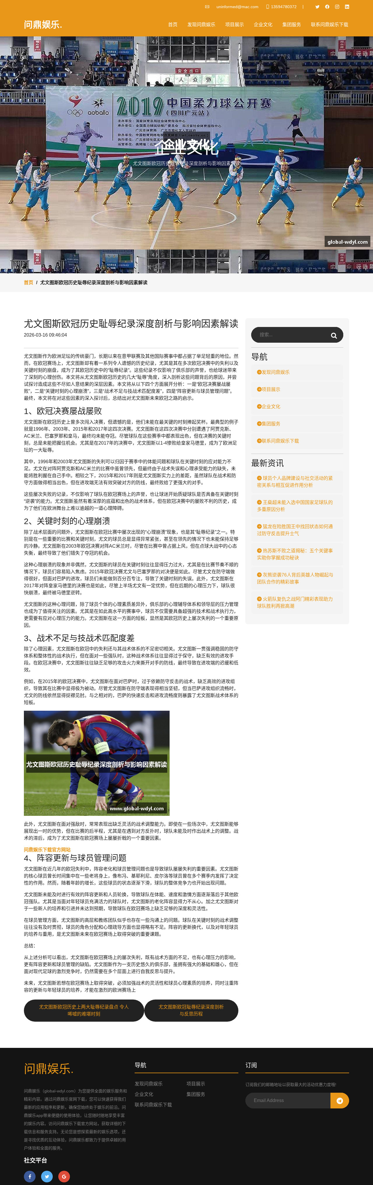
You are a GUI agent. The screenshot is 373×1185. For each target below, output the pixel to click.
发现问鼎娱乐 (201, 24)
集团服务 (291, 24)
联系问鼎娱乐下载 (329, 24)
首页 (172, 24)
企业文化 (263, 24)
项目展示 (234, 24)
